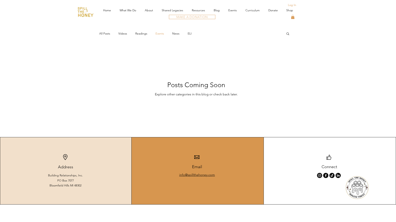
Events (160, 33)
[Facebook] (325, 175)
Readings (141, 33)
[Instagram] (319, 175)
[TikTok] (332, 175)
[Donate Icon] (357, 187)
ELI (190, 33)
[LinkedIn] (338, 175)
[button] (293, 17)
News (175, 33)
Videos (122, 33)
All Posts (104, 33)
